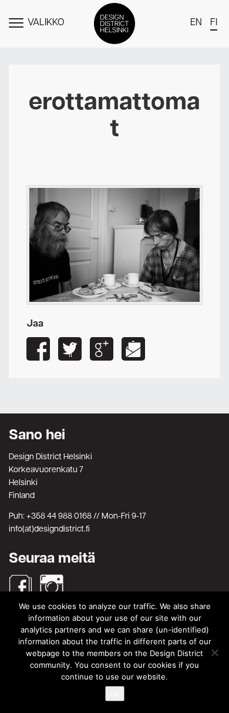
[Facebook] (20, 586)
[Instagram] (51, 586)
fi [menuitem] (213, 22)
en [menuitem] (196, 22)
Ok (115, 693)
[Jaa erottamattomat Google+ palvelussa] (101, 349)
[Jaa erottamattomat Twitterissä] (70, 349)
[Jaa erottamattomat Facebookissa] (38, 349)
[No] (214, 652)
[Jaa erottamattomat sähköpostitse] (133, 349)
